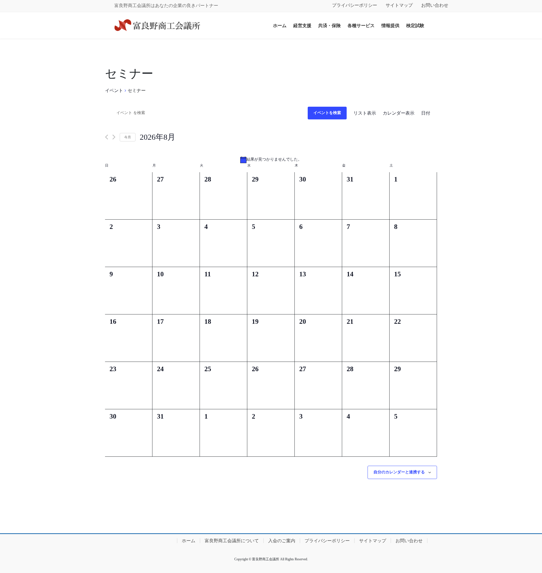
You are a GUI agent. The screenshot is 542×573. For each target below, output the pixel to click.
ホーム (188, 540)
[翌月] (113, 137)
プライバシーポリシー (354, 5)
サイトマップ (399, 5)
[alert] (271, 160)
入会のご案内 (281, 540)
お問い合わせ (434, 5)
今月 (127, 137)
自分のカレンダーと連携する (399, 472)
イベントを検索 (327, 113)
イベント (114, 90)
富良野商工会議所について (232, 540)
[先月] (106, 137)
